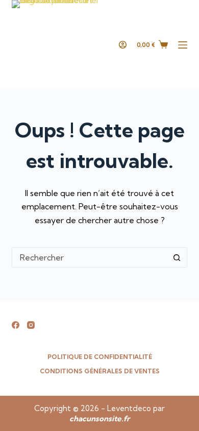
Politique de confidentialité (99, 357)
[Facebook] (15, 325)
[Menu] (182, 45)
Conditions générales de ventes (100, 371)
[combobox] (89, 257)
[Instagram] (31, 325)
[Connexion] (123, 45)
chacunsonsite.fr (99, 418)
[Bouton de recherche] (177, 257)
